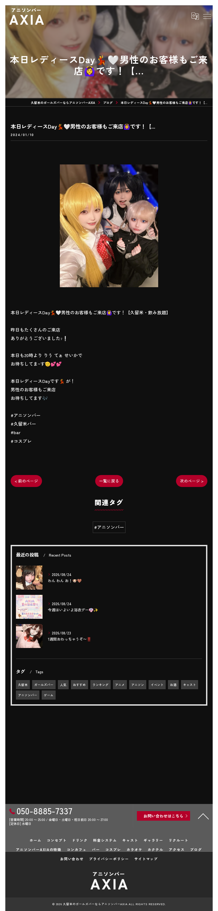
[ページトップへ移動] (203, 816)
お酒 (173, 685)
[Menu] (207, 16)
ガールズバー (43, 685)
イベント (157, 685)
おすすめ (79, 685)
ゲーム (48, 695)
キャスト (189, 685)
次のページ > (191, 481)
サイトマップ (146, 858)
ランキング (100, 685)
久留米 (23, 685)
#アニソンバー (109, 527)
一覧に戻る (109, 481)
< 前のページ (26, 481)
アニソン (137, 685)
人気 (63, 685)
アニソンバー (27, 695)
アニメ (120, 685)
